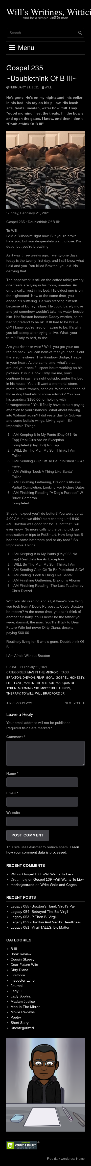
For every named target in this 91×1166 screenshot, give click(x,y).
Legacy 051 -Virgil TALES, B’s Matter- (41, 927)
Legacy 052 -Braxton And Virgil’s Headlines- (46, 922)
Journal (16, 986)
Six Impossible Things (52, 688)
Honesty (77, 677)
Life (9, 683)
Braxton (13, 677)
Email (12, 793)
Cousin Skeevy (22, 959)
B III (14, 949)
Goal (50, 677)
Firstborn (18, 975)
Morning (25, 688)
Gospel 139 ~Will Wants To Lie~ (47, 874)
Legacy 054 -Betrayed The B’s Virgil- (40, 912)
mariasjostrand (22, 885)
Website (13, 813)
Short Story (20, 1023)
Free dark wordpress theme (66, 1158)
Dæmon (28, 677)
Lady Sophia (21, 996)
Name (12, 773)
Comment (15, 737)
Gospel (62, 677)
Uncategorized (22, 1028)
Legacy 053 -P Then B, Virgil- (34, 917)
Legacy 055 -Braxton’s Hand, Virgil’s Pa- (43, 906)
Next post (73, 703)
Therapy (13, 693)
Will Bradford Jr (50, 693)
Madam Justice (23, 1001)
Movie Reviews (23, 1012)
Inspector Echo (23, 980)
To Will (28, 693)
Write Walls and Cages (58, 885)
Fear (40, 677)
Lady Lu (17, 991)
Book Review (21, 954)
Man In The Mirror (42, 672)
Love (18, 683)
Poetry (16, 1017)
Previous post (21, 703)
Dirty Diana (19, 970)
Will (48, 87)
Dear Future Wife (24, 965)
